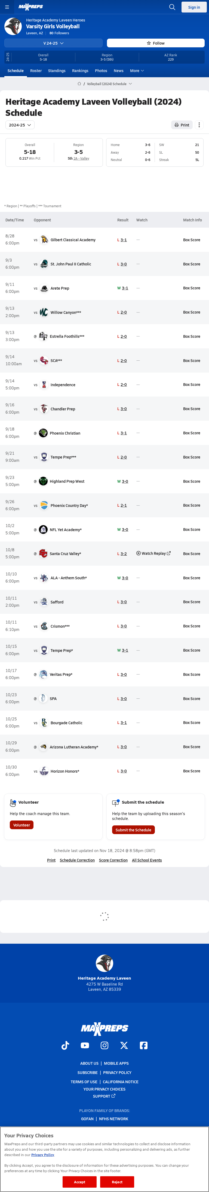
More (134, 70)
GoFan (87, 1118)
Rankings (80, 70)
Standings (57, 70)
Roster (36, 70)
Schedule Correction (77, 859)
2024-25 (17, 125)
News (119, 70)
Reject (117, 1181)
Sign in (194, 7)
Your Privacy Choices (104, 1088)
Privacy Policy (117, 1072)
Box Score (191, 239)
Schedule (16, 70)
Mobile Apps (116, 1063)
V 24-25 (51, 43)
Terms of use (84, 1081)
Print (185, 125)
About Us (89, 1063)
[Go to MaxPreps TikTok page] (65, 1046)
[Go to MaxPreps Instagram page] (104, 1046)
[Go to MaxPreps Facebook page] (143, 1046)
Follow (159, 43)
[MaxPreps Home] (31, 7)
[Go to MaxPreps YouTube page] (85, 1046)
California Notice (121, 1081)
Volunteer (21, 825)
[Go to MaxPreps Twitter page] (124, 1046)
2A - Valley (81, 158)
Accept (79, 1181)
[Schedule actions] (199, 124)
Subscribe (88, 1072)
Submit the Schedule (133, 829)
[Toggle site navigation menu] (7, 7)
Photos (101, 70)
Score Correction (113, 859)
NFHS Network (113, 1118)
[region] (104, 1159)
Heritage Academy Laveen (104, 978)
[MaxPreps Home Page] (79, 83)
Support (101, 1096)
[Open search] (172, 7)
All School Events (147, 859)
